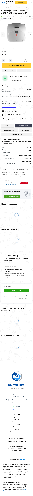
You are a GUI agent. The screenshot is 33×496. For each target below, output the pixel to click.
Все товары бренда (10, 184)
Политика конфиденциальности (16, 441)
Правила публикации (24, 298)
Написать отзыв (16, 290)
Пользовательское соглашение (16, 444)
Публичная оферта (16, 450)
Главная (7, 7)
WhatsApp (17, 406)
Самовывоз (25, 130)
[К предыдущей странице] (2, 7)
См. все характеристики (9, 107)
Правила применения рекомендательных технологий (16, 447)
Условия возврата (16, 134)
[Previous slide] (3, 34)
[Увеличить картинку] (16, 32)
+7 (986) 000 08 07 (15, 80)
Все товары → (5, 311)
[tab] (12, 45)
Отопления (15, 7)
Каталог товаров (20, 2)
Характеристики (23, 125)
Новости (16, 429)
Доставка (16, 417)
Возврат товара (16, 422)
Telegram (17, 409)
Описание (8, 125)
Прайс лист (16, 424)
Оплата (16, 419)
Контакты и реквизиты (16, 431)
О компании (16, 427)
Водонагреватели (27, 7)
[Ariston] (23, 183)
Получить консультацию (12, 196)
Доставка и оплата (9, 130)
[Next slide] (30, 34)
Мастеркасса (22, 459)
